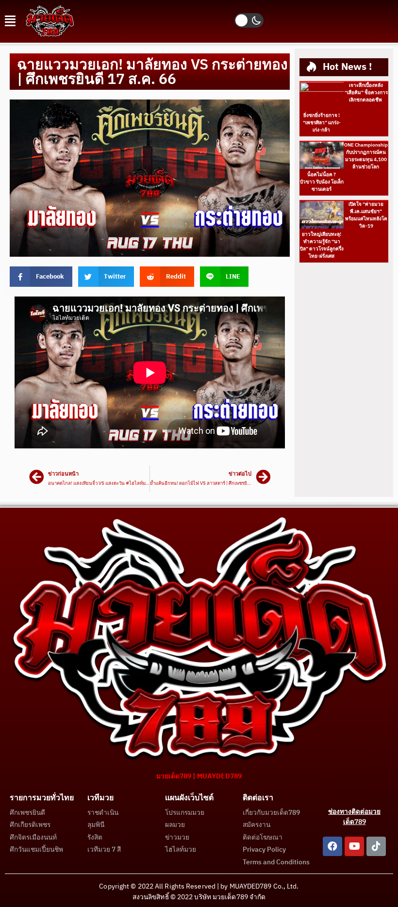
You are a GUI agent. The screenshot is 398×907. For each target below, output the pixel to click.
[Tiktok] (376, 846)
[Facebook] (332, 846)
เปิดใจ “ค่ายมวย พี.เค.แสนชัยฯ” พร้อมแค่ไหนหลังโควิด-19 (366, 215)
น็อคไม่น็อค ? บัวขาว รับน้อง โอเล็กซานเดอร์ (322, 182)
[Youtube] (354, 846)
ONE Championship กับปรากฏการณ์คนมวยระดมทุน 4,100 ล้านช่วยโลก (366, 156)
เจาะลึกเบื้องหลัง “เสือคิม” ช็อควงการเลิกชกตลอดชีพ (366, 93)
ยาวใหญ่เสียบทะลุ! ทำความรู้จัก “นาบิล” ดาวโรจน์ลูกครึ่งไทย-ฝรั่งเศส (322, 245)
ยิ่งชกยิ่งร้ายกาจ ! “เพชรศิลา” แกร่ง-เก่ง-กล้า (322, 123)
